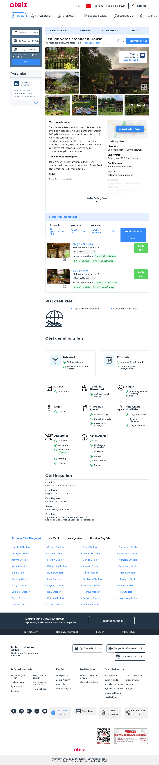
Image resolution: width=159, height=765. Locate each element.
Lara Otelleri (54, 579)
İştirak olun (128, 632)
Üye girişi (60, 684)
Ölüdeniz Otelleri (92, 553)
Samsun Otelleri (92, 598)
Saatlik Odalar (126, 16)
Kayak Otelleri (69, 16)
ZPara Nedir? (63, 680)
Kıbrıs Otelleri (90, 572)
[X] (29, 711)
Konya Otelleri (19, 585)
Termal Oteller (43, 16)
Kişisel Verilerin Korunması (40, 683)
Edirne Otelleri (55, 598)
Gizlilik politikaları (113, 693)
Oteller (20, 16)
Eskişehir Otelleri (57, 566)
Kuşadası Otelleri (128, 598)
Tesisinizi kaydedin (112, 620)
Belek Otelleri (126, 585)
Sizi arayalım (31, 632)
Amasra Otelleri (91, 566)
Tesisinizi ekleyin (115, 6)
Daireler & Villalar (97, 16)
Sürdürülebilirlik (112, 680)
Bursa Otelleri (55, 572)
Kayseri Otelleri (55, 585)
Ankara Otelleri (55, 553)
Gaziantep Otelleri (129, 547)
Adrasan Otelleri (128, 559)
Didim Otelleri (91, 604)
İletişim (100, 632)
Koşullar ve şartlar (113, 684)
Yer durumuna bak (133, 235)
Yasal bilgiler (110, 697)
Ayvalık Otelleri (19, 566)
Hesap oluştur (63, 688)
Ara (26, 61)
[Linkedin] (36, 711)
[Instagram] (21, 711)
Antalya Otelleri (20, 553)
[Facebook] (13, 711)
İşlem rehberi (40, 689)
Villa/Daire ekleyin (89, 682)
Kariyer (129, 688)
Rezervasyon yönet (67, 632)
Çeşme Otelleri (55, 547)
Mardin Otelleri (55, 559)
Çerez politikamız (135, 675)
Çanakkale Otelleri (129, 566)
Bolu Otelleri (54, 591)
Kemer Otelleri (19, 604)
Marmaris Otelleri (128, 579)
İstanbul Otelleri (20, 547)
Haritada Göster (131, 129)
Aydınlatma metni (113, 688)
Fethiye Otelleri (91, 591)
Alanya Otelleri (19, 559)
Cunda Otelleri (91, 559)
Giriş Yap (142, 6)
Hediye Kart (62, 675)
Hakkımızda (110, 675)
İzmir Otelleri (18, 572)
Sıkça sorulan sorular (39, 676)
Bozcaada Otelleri (129, 553)
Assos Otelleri (55, 604)
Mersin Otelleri (91, 585)
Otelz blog (87, 711)
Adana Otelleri (127, 572)
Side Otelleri (90, 547)
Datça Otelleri (19, 598)
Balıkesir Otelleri (20, 591)
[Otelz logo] (18, 6)
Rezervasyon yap (137, 40)
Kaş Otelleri (125, 591)
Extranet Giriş (63, 712)
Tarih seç (141, 247)
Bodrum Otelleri (20, 579)
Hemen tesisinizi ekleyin (88, 676)
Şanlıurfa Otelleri (92, 579)
